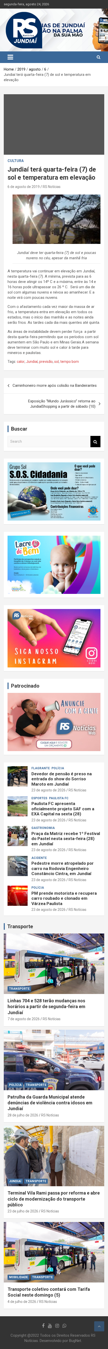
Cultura (16, 161)
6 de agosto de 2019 (24, 187)
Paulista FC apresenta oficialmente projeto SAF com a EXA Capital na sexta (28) (62, 808)
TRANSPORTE (19, 988)
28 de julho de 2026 (23, 1115)
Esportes (39, 798)
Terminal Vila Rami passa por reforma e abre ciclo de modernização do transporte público (54, 1198)
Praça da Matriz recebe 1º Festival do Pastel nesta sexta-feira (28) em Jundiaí (65, 838)
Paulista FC (59, 798)
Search (95, 441)
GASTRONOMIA (43, 828)
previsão (46, 362)
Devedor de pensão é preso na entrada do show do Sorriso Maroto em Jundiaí (61, 779)
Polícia (57, 768)
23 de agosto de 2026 (48, 790)
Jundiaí (32, 362)
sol (56, 362)
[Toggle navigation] (10, 57)
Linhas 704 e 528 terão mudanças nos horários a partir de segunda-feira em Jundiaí (46, 1006)
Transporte (20, 926)
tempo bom (69, 362)
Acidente (39, 858)
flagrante (40, 768)
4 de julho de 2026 (22, 1302)
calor (21, 362)
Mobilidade (18, 1277)
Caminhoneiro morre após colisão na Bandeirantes (55, 385)
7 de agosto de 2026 (24, 1019)
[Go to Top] (99, 1326)
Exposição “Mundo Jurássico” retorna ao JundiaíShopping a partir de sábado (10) (61, 404)
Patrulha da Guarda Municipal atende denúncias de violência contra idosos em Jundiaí (50, 1102)
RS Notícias (52, 187)
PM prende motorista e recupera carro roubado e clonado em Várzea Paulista (64, 898)
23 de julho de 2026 (23, 1211)
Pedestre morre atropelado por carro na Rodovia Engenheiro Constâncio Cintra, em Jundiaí (62, 868)
